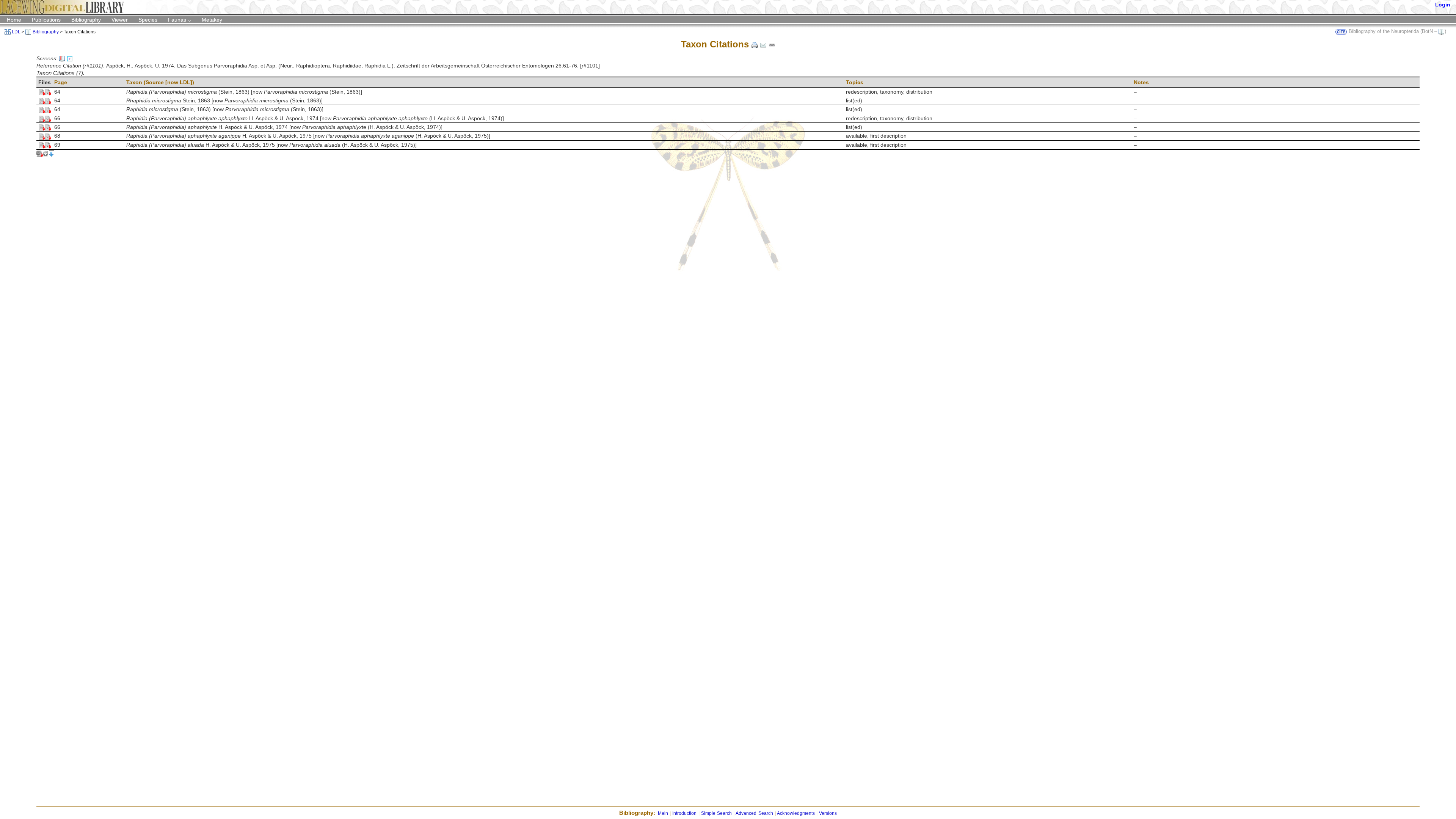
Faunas (177, 20)
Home (14, 20)
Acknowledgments (796, 813)
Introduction (684, 813)
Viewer (119, 20)
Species (147, 20)
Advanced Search (754, 813)
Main (663, 813)
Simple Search (716, 813)
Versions (828, 813)
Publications (46, 20)
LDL (16, 32)
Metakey (212, 20)
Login (1442, 5)
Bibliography (86, 20)
